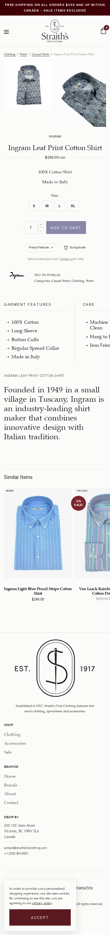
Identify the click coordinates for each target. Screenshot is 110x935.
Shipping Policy (84, 887)
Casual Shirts (40, 53)
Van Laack (82, 490)
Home (10, 775)
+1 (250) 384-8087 (16, 853)
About (10, 793)
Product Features (39, 247)
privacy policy (42, 902)
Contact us (66, 259)
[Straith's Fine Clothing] (55, 31)
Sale (8, 751)
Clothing (9, 53)
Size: (55, 195)
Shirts (23, 53)
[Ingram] (17, 275)
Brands (10, 784)
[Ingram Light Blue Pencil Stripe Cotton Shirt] (38, 533)
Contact (11, 802)
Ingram (9, 490)
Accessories (15, 742)
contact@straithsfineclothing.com (25, 847)
